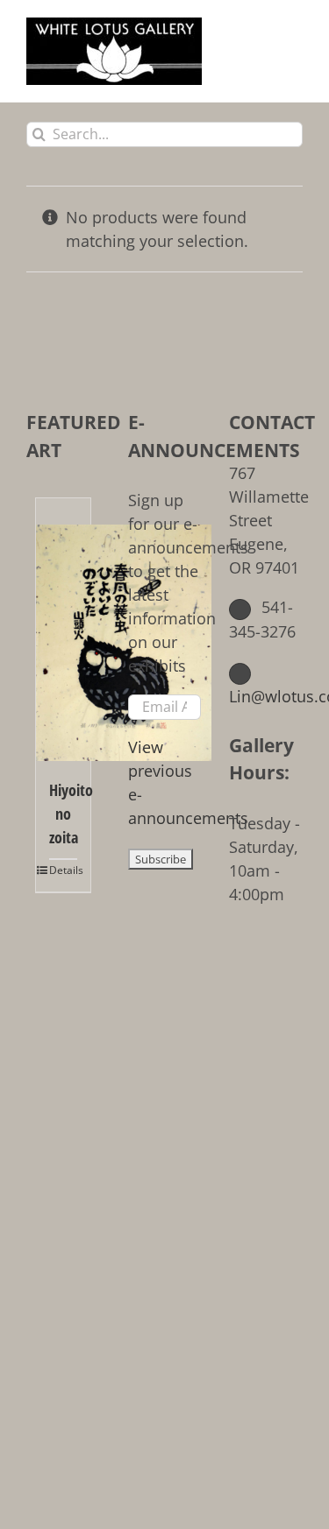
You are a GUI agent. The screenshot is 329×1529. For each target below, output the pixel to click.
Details (63, 870)
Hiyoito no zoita (63, 813)
